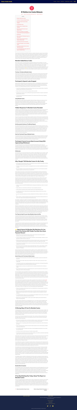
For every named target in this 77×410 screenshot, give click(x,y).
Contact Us (62, 1)
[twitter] (71, 1)
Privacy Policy (50, 401)
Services (55, 1)
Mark (22, 14)
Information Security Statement (50, 403)
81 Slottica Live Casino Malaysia (31, 12)
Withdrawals (19, 34)
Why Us (58, 1)
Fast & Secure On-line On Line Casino (22, 41)
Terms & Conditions (50, 400)
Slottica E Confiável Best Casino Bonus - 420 (30, 14)
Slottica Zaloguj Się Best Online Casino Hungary (40, 390)
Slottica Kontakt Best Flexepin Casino (23, 389)
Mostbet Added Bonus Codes (21, 18)
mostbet (38, 14)
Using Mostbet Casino (20, 24)
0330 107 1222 (67, 1)
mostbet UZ (40, 14)
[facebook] (73, 1)
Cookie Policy (50, 402)
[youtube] (75, 1)
